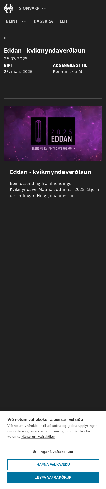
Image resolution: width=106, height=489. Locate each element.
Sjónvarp (29, 8)
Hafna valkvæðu (53, 464)
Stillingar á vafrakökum (53, 452)
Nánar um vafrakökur (38, 436)
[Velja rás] (23, 21)
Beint (12, 21)
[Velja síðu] (43, 8)
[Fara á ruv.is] (8, 8)
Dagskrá (43, 21)
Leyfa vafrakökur (53, 477)
